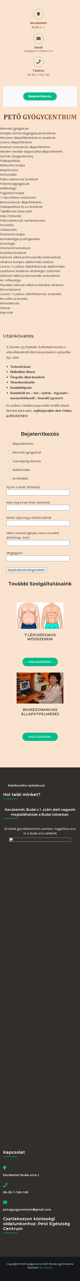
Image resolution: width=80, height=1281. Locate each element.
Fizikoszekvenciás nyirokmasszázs (22, 220)
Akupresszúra (9, 170)
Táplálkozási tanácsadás (16, 211)
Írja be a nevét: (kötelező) (23, 487)
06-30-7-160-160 (38, 75)
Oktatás (5, 308)
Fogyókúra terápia (12, 193)
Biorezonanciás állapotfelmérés (21, 202)
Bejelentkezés (40, 96)
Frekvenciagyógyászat (14, 184)
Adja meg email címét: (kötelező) (28, 502)
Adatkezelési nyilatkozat (26, 785)
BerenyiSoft (46, 1267)
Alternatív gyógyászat (14, 128)
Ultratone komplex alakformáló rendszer (27, 262)
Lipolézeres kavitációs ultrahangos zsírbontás (30, 271)
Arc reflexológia (10, 280)
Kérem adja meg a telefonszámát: (29, 518)
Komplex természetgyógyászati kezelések (28, 133)
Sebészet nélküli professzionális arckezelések (30, 276)
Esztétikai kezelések (13, 253)
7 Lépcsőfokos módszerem (18, 197)
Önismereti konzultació (15, 248)
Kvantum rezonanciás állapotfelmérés (25, 147)
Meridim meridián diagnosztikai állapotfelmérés (31, 151)
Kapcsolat (6, 312)
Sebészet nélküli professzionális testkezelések (30, 257)
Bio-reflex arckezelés (14, 299)
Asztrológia (7, 243)
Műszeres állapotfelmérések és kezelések (27, 138)
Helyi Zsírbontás (10, 216)
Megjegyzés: (14, 553)
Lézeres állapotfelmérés (16, 142)
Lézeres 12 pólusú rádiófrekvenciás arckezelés (31, 294)
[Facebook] (40, 1274)
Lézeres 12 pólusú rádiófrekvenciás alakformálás (32, 266)
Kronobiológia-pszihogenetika (20, 239)
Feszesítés (7, 225)
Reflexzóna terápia (12, 165)
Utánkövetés (8, 230)
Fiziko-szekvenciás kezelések (19, 179)
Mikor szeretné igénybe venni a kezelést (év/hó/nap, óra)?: (32, 535)
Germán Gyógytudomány (16, 156)
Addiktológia (8, 188)
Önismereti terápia (12, 234)
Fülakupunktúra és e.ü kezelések (21, 207)
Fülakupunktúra (10, 161)
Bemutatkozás (9, 303)
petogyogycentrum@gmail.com (38, 50)
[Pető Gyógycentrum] (40, 116)
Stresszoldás (8, 174)
